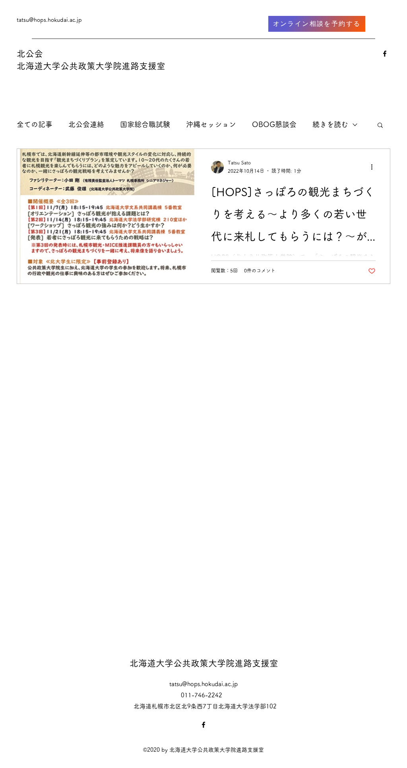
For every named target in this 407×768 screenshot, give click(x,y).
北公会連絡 (86, 124)
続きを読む (330, 124)
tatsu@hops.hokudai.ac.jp (49, 20)
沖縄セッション (211, 124)
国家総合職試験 (145, 124)
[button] (380, 126)
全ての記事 (34, 124)
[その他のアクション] (374, 167)
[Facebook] (385, 54)
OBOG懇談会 (274, 124)
